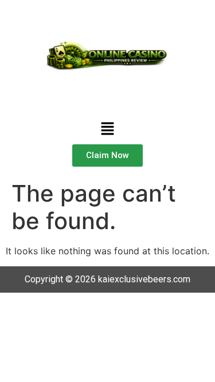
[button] (107, 129)
